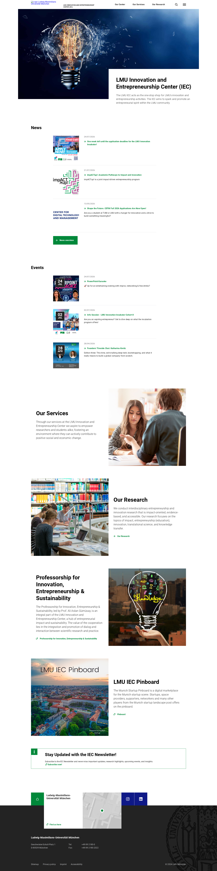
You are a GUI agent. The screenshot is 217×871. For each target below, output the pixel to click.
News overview (67, 240)
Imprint (63, 864)
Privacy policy (49, 864)
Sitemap (35, 864)
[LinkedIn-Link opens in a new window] (140, 799)
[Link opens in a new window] (108, 607)
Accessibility (76, 864)
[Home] (37, 799)
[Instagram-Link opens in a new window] (127, 799)
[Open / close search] (176, 4)
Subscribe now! (55, 764)
